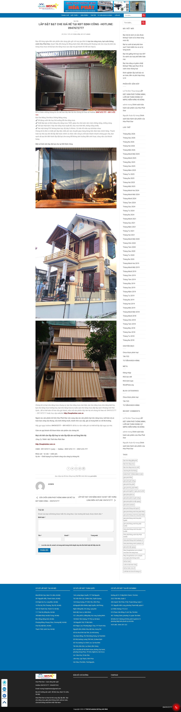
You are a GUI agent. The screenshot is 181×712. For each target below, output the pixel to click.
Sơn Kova (101, 652)
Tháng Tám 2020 (129, 247)
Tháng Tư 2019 (128, 296)
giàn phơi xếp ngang (129, 547)
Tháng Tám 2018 (129, 324)
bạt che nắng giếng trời (130, 460)
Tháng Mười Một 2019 (131, 267)
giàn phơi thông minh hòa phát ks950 (132, 525)
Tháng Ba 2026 (128, 142)
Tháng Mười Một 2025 (131, 154)
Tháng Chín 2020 (129, 243)
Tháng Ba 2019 (128, 300)
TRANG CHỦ (65, 15)
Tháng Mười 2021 (129, 219)
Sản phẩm (84, 15)
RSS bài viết (127, 377)
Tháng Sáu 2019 (129, 288)
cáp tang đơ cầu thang (130, 470)
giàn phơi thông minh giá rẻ (131, 508)
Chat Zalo (4, 691)
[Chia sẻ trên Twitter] (72, 468)
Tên (40, 535)
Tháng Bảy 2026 (129, 134)
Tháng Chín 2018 (129, 320)
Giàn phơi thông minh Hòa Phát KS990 (132, 536)
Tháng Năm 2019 (129, 292)
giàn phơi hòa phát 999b (130, 488)
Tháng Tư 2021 (128, 231)
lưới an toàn (126, 561)
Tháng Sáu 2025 (129, 166)
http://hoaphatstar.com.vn (73, 413)
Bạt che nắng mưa (128, 464)
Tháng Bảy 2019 (129, 283)
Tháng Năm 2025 (129, 170)
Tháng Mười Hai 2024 (131, 190)
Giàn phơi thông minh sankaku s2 (133, 543)
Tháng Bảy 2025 (129, 162)
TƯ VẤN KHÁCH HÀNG (105, 15)
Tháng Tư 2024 (128, 211)
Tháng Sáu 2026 (129, 138)
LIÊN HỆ (117, 15)
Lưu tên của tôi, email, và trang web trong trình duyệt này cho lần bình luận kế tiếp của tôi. (71, 545)
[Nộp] (143, 15)
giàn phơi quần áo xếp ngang (131, 501)
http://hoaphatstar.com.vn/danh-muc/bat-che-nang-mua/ (133, 551)
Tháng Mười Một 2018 (131, 312)
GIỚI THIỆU (74, 15)
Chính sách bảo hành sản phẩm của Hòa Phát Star (134, 108)
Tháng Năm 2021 (129, 227)
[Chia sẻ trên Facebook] (68, 468)
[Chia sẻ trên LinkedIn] (83, 468)
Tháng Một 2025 (129, 186)
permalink (94, 476)
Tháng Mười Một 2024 (131, 194)
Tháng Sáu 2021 (129, 223)
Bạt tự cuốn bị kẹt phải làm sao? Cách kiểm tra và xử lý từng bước (133, 47)
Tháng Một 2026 (129, 150)
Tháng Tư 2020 (128, 255)
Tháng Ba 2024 (128, 215)
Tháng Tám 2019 (129, 280)
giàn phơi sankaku (128, 505)
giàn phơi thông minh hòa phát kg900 (132, 519)
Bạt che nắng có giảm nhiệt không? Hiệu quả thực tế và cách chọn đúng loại (133, 66)
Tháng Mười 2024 (129, 199)
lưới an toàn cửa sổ (129, 568)
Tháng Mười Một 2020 (131, 239)
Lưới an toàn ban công (130, 564)
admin (88, 34)
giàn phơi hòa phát (128, 484)
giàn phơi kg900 (128, 491)
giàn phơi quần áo (128, 494)
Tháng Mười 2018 (129, 316)
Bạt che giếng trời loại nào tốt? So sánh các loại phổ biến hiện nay (134, 56)
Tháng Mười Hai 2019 (131, 263)
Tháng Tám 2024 (129, 203)
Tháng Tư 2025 (128, 174)
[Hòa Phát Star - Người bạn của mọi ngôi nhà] (48, 6)
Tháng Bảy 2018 (129, 328)
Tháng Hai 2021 (129, 235)
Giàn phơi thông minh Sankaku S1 (133, 540)
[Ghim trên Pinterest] (80, 468)
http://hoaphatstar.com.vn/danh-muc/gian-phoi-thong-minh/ (133, 557)
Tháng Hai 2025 (129, 182)
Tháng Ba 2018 (128, 340)
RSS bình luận (128, 381)
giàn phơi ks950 (139, 491)
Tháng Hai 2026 (129, 146)
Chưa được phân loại (130, 352)
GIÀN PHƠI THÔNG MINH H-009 (133, 474)
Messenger (4, 698)
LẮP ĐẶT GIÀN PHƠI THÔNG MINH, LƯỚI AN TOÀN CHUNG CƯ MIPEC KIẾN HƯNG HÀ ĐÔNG (134, 95)
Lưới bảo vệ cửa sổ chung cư (132, 571)
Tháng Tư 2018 (128, 336)
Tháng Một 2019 (129, 308)
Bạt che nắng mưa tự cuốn (131, 467)
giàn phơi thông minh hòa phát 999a (133, 511)
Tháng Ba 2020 (128, 259)
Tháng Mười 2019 (129, 271)
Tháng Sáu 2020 (129, 251)
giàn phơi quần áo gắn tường (131, 498)
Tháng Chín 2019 (129, 275)
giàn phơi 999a (127, 477)
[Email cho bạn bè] (76, 468)
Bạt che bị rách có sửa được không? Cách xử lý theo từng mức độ (133, 37)
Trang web (94, 535)
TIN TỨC (93, 15)
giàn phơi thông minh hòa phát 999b (133, 515)
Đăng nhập (127, 373)
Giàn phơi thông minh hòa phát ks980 (132, 530)
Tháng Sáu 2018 (129, 332)
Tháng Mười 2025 (129, 158)
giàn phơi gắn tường (129, 481)
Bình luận (41, 517)
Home (4, 685)
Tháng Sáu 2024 (129, 207)
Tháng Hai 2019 (129, 304)
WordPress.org (128, 385)
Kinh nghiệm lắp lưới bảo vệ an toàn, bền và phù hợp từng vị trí (134, 75)
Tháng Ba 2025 (128, 178)
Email (66, 535)
